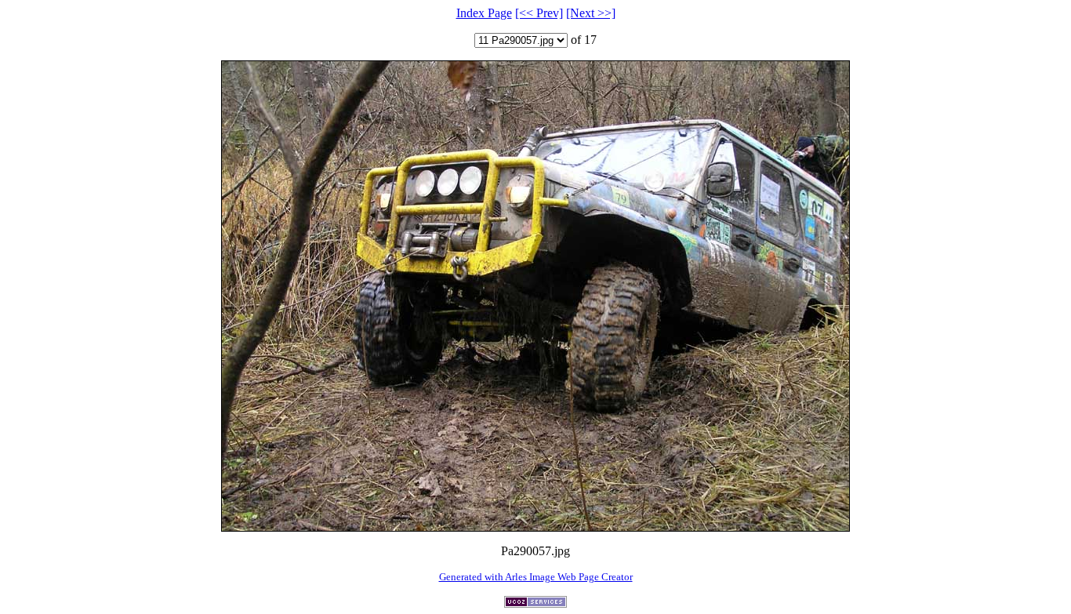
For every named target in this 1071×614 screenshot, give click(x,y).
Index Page (484, 13)
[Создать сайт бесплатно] (535, 603)
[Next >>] (590, 13)
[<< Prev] (539, 13)
